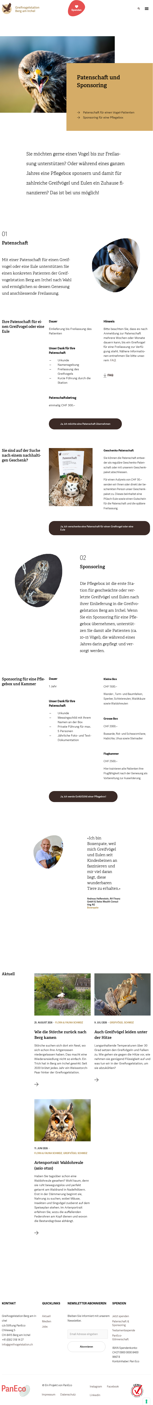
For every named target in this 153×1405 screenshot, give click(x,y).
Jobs (45, 1326)
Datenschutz (68, 1394)
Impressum (48, 1394)
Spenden (76, 10)
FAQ (109, 375)
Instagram (96, 1386)
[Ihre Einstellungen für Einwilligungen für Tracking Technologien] (146, 1401)
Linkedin (95, 1395)
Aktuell (46, 1316)
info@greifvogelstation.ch (17, 1344)
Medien (46, 1321)
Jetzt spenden (120, 1316)
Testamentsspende (123, 1330)
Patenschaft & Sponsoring (120, 1323)
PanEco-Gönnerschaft (120, 1337)
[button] (139, 9)
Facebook (113, 1386)
